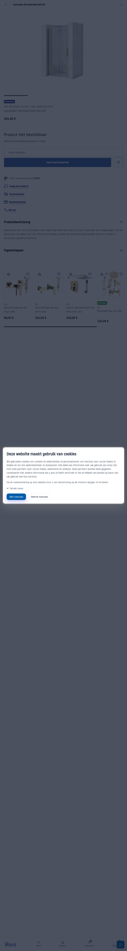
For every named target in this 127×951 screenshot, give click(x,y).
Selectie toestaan (39, 496)
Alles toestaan (16, 496)
